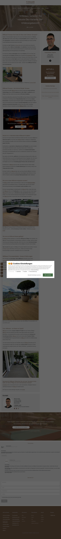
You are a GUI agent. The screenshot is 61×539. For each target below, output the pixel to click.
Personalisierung (33, 271)
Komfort (25, 271)
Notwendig (11, 271)
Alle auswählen (48, 275)
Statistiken (19, 271)
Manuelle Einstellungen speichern (34, 275)
